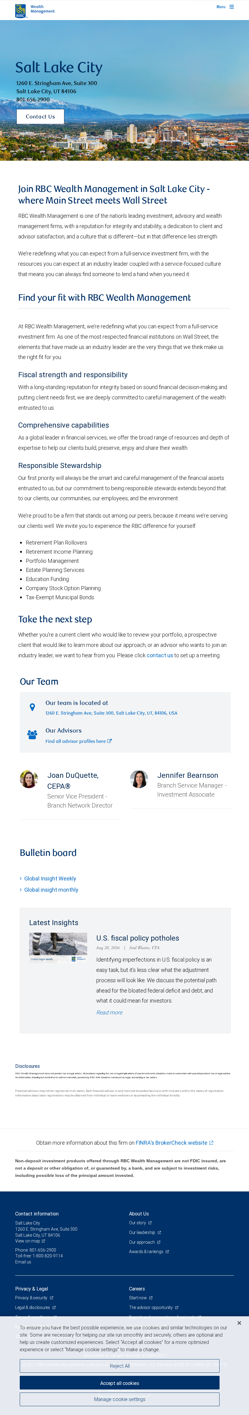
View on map (27, 1241)
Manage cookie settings (119, 1399)
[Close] (239, 1323)
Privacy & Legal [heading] (31, 1289)
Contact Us (40, 117)
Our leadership (142, 1232)
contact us (160, 655)
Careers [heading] (137, 1289)
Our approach (142, 1242)
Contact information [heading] (37, 1214)
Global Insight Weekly (50, 878)
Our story (138, 1222)
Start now (138, 1298)
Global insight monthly (51, 889)
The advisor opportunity (151, 1307)
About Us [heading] (139, 1214)
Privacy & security (31, 1298)
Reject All (120, 1366)
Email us (23, 1262)
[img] (124, 90)
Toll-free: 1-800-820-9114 (39, 1256)
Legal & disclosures (33, 1307)
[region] (124, 1365)
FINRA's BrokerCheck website (171, 1142)
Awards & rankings (146, 1251)
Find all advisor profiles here (76, 742)
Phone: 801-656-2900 (35, 1250)
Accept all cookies (119, 1383)
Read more (109, 1012)
